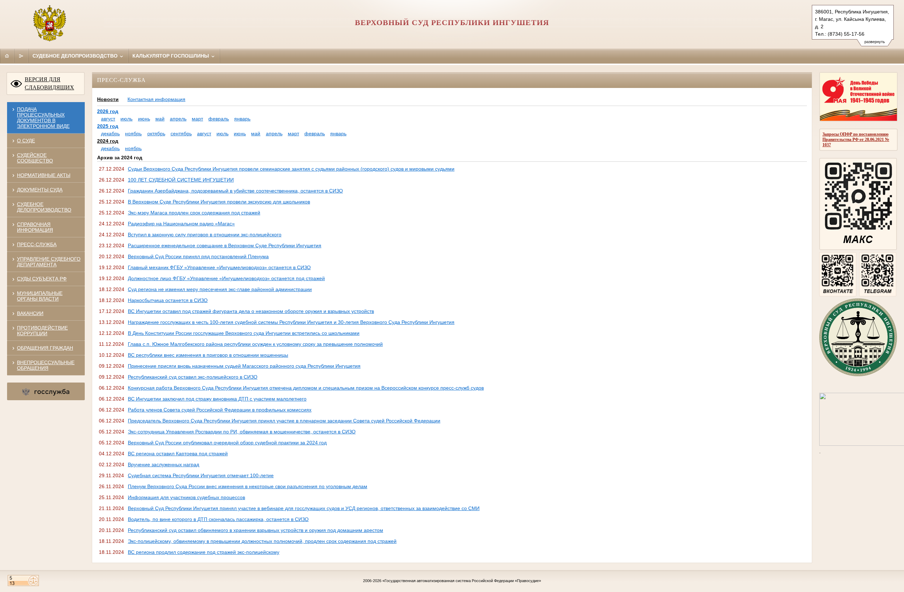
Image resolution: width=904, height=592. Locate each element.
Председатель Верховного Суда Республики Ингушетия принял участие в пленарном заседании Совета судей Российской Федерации (284, 421)
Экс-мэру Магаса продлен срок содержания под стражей (194, 212)
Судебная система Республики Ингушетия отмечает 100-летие (201, 475)
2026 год (107, 111)
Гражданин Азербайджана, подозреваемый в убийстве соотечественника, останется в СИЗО (235, 191)
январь (242, 119)
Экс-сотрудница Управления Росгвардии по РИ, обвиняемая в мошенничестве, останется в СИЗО (242, 431)
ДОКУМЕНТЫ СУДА (40, 190)
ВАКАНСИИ (30, 313)
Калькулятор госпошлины (171, 56)
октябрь (156, 133)
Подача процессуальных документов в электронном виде (43, 117)
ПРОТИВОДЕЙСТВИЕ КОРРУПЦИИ (42, 330)
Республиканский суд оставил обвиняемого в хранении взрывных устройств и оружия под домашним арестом (255, 530)
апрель (178, 119)
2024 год (107, 141)
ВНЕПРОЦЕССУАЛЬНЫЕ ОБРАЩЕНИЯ (46, 365)
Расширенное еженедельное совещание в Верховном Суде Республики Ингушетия (224, 245)
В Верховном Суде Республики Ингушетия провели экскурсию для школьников (219, 202)
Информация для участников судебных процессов (186, 497)
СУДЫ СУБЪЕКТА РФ (42, 279)
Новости (108, 99)
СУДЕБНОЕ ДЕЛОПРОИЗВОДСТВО (44, 207)
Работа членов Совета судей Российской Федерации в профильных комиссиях (219, 410)
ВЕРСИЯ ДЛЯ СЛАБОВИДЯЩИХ (49, 83)
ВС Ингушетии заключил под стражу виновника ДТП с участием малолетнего (217, 399)
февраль (218, 119)
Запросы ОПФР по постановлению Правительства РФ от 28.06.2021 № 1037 (855, 139)
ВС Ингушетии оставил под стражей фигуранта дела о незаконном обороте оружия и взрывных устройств (251, 311)
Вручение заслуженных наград (163, 464)
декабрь (110, 133)
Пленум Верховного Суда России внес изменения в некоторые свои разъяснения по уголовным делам (247, 486)
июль (126, 119)
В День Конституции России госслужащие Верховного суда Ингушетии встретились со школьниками (243, 333)
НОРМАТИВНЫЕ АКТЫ (43, 175)
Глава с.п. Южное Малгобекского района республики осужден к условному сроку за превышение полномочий (255, 344)
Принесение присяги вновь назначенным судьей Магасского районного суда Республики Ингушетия (244, 366)
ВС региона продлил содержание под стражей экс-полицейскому (203, 552)
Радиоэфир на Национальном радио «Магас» (181, 223)
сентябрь (181, 133)
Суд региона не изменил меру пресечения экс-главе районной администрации (220, 289)
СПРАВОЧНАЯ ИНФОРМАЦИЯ (35, 227)
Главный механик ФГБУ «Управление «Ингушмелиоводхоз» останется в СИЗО (219, 267)
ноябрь (133, 133)
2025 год (107, 126)
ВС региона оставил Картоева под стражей (178, 453)
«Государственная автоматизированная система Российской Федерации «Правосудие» (461, 581)
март (197, 119)
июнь (144, 119)
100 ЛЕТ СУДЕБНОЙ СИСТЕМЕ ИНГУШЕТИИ (181, 180)
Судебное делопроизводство (75, 56)
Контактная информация (156, 99)
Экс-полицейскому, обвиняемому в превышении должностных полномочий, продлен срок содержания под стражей (262, 541)
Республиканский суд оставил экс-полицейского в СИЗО (192, 377)
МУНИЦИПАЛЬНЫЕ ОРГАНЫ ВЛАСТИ (40, 296)
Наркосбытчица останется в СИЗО (168, 300)
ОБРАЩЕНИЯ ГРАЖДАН (45, 348)
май (160, 119)
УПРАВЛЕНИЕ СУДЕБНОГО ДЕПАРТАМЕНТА (49, 261)
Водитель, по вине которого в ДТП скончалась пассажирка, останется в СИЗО (218, 519)
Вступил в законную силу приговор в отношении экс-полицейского (204, 234)
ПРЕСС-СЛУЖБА (36, 244)
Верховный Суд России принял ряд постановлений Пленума (198, 256)
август (108, 119)
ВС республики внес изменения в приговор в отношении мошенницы (208, 355)
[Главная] (7, 56)
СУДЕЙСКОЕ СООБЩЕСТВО (35, 158)
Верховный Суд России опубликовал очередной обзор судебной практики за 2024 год (227, 442)
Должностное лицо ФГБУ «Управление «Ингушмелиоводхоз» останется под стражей (226, 278)
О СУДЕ (26, 140)
